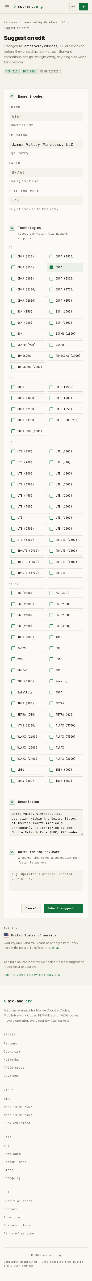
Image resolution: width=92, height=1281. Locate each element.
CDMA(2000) (26, 301)
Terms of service (19, 1233)
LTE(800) (24, 473)
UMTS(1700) (26, 420)
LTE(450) (24, 496)
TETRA (60, 703)
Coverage (11, 1076)
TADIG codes (14, 1068)
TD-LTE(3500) (66, 562)
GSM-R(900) (26, 345)
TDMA (59, 692)
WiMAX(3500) (65, 737)
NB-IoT (22, 670)
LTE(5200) (25, 540)
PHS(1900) (25, 681)
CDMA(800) (25, 278)
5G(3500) (63, 626)
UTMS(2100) (26, 725)
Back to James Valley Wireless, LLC (32, 975)
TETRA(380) (26, 714)
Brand (15, 107)
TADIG (15, 163)
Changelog (12, 1178)
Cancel (31, 908)
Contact (10, 1209)
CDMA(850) (64, 301)
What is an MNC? (18, 1115)
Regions (10, 1043)
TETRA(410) (65, 714)
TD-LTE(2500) (28, 562)
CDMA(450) (25, 267)
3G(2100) (24, 593)
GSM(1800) (64, 323)
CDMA (59, 267)
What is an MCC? (18, 1107)
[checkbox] (13, 256)
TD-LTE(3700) (28, 573)
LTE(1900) (64, 506)
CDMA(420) (25, 256)
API (6, 1146)
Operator (18, 135)
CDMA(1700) (65, 289)
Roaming (61, 681)
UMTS (20, 387)
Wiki (7, 1099)
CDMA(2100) (26, 289)
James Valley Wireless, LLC (44, 22)
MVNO (59, 659)
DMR (58, 648)
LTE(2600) (64, 496)
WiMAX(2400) (27, 759)
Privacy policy (17, 1225)
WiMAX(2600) (27, 737)
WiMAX (60, 748)
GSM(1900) (64, 311)
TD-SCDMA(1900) (68, 356)
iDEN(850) (64, 781)
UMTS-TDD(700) (67, 420)
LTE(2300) (25, 529)
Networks (10, 22)
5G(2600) (24, 615)
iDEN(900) (64, 770)
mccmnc (28, 6)
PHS (58, 670)
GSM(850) (24, 311)
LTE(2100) (64, 529)
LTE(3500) (64, 484)
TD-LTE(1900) (28, 551)
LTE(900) (24, 462)
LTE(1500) (64, 518)
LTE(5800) (64, 451)
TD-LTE (61, 573)
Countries (12, 1051)
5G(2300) (24, 626)
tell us (55, 948)
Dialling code (24, 191)
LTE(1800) (64, 473)
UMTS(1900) (65, 387)
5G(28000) (25, 604)
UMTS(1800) (26, 398)
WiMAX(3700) (65, 725)
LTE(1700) (25, 484)
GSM (19, 334)
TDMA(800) (25, 703)
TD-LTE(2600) (66, 540)
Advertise (12, 1217)
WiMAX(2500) (27, 748)
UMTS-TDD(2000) (29, 431)
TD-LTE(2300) (66, 551)
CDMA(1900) (65, 256)
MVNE (20, 659)
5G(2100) (63, 615)
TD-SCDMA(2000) (29, 367)
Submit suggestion (63, 908)
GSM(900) (24, 323)
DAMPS (21, 648)
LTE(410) (63, 462)
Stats (8, 1170)
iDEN (20, 770)
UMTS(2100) (26, 409)
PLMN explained (17, 1123)
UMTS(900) (64, 398)
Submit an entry (18, 1201)
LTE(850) (24, 451)
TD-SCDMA (24, 356)
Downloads (12, 1154)
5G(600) (62, 593)
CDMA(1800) (65, 278)
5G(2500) (63, 604)
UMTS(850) (64, 409)
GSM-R (60, 345)
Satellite (24, 692)
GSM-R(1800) (65, 334)
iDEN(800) (25, 781)
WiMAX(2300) (65, 759)
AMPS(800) (25, 637)
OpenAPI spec (15, 1162)
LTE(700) (24, 506)
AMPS (59, 637)
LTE (19, 518)
